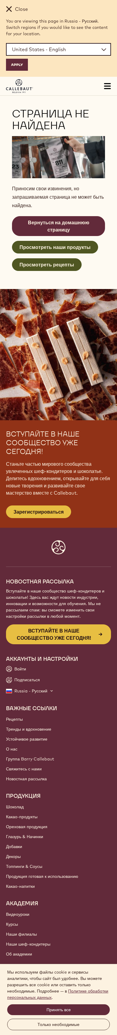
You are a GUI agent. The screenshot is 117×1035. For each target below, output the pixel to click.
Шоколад (15, 807)
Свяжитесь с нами (24, 769)
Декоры (13, 856)
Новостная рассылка (26, 779)
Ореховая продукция (26, 826)
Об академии (19, 954)
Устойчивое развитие (26, 739)
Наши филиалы (21, 934)
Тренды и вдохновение (28, 729)
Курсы (12, 924)
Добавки (14, 846)
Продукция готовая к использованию (42, 876)
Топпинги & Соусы (24, 866)
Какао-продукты (22, 816)
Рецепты (14, 719)
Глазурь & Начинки (24, 836)
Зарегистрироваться (39, 512)
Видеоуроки (17, 914)
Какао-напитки (20, 886)
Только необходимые (59, 1024)
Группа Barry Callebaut (30, 759)
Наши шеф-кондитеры (28, 944)
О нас (11, 749)
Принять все (58, 1009)
